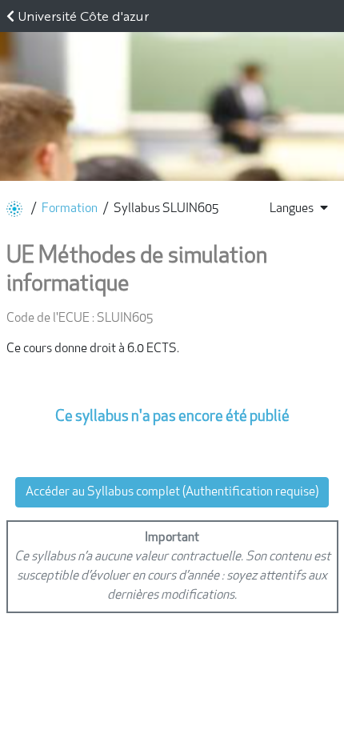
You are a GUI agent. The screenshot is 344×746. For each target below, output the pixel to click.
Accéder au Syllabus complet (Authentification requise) (172, 492)
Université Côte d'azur (83, 15)
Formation (70, 209)
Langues (292, 209)
